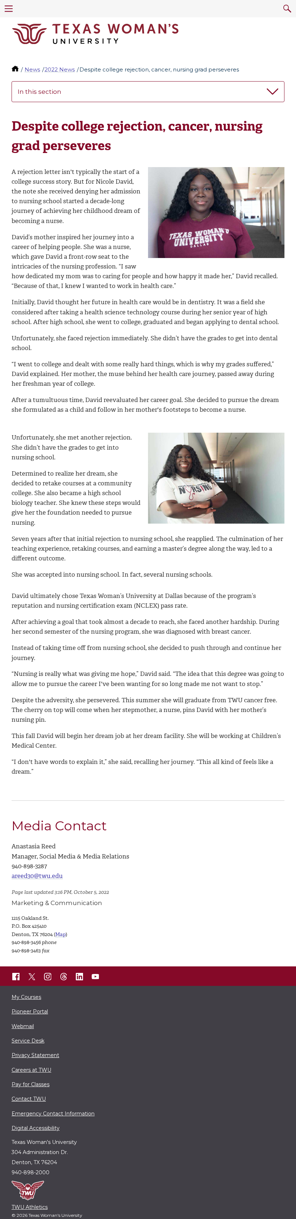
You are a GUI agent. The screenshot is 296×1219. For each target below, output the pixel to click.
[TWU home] (16, 69)
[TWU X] (31, 976)
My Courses (26, 997)
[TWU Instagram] (47, 976)
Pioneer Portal (30, 1011)
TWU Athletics (30, 1207)
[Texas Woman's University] (95, 34)
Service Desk (28, 1040)
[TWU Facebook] (16, 976)
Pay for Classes (30, 1084)
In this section (39, 91)
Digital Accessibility (36, 1128)
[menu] (8, 8)
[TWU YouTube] (95, 976)
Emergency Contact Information (53, 1113)
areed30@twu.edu (37, 876)
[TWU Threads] (63, 976)
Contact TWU (29, 1099)
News (32, 69)
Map (60, 934)
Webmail (23, 1026)
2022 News (59, 69)
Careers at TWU (31, 1070)
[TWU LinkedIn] (79, 976)
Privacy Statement (35, 1055)
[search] (287, 8)
